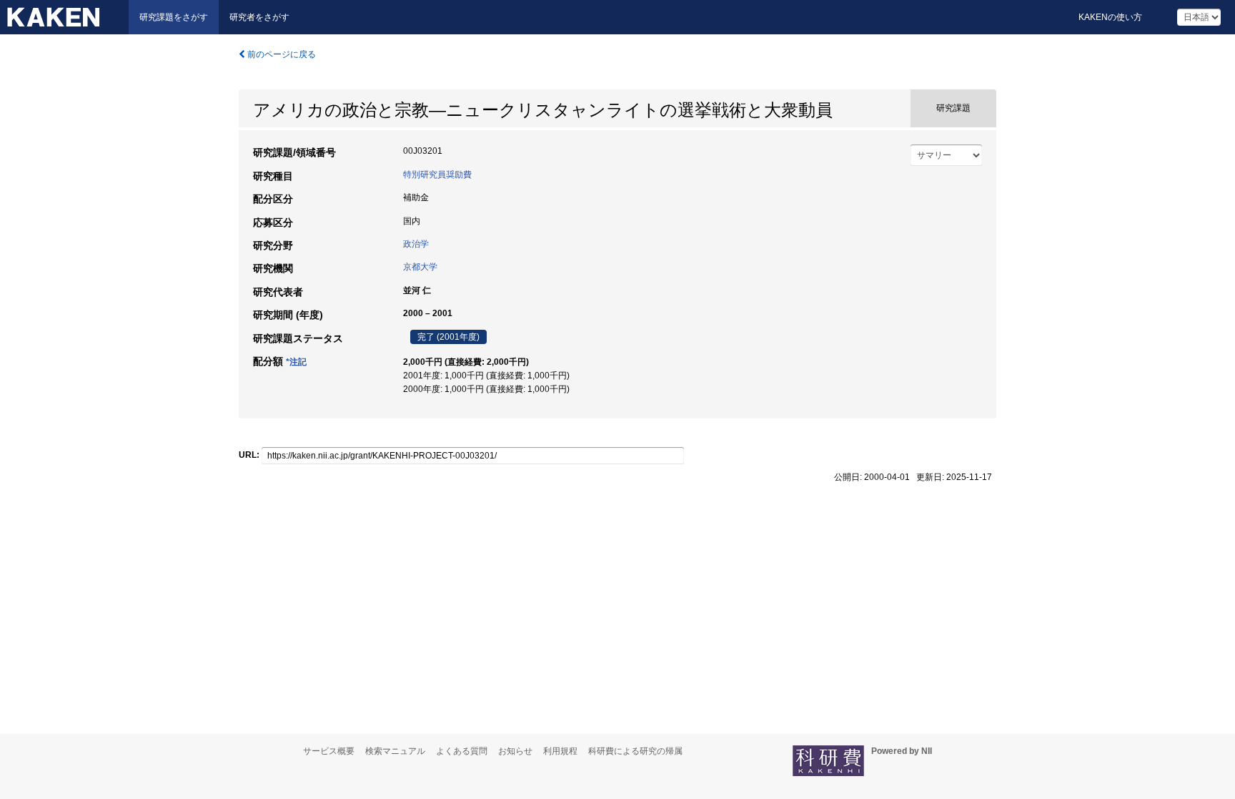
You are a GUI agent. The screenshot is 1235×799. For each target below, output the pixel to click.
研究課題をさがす (173, 17)
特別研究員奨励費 (437, 175)
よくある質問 (461, 751)
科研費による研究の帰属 (635, 751)
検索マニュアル (395, 751)
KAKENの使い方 (1110, 17)
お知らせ (515, 751)
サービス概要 (328, 751)
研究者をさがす (259, 17)
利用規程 (560, 751)
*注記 (296, 362)
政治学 (416, 244)
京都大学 (420, 267)
